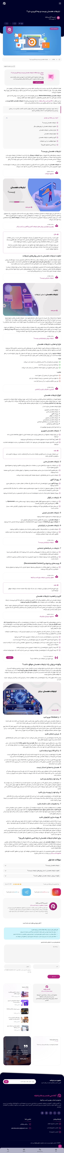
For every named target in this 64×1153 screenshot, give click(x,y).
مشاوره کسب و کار (56, 853)
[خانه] (59, 59)
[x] (54, 1113)
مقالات (53, 59)
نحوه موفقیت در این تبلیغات (48, 141)
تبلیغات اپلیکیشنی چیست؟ (46, 542)
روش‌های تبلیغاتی (54, 28)
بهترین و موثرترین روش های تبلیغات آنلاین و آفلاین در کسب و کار (35, 226)
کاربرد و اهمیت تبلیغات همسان (47, 137)
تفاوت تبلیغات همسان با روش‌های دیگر (45, 126)
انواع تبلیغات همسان (50, 134)
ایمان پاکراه (37, 1143)
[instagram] (59, 1113)
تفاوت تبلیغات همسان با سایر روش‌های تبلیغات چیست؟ (43, 870)
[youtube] (42, 1113)
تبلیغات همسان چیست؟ (49, 123)
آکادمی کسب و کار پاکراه (46, 101)
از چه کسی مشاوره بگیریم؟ (48, 145)
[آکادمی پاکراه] (4, 3)
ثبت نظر (54, 976)
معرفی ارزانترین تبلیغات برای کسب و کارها (42, 577)
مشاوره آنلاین (38, 82)
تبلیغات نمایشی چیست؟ (47, 278)
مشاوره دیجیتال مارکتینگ (47, 616)
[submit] (6, 1081)
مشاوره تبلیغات (49, 174)
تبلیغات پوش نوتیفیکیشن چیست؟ (44, 338)
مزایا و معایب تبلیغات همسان (47, 130)
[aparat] (46, 1113)
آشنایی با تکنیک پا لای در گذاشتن (44, 389)
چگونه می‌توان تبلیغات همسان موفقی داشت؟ (46, 876)
